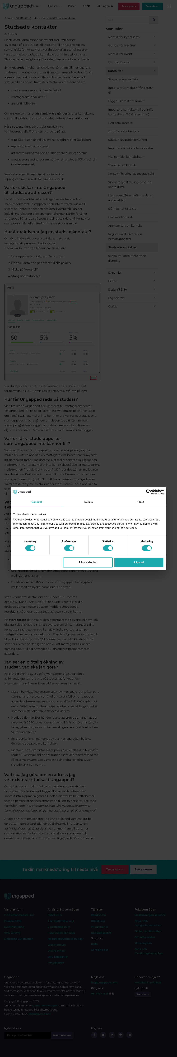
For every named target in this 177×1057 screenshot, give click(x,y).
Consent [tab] (36, 501)
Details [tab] (88, 501)
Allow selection (88, 562)
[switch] (69, 548)
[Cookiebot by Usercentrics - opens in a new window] (148, 492)
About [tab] (140, 501)
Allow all (139, 562)
